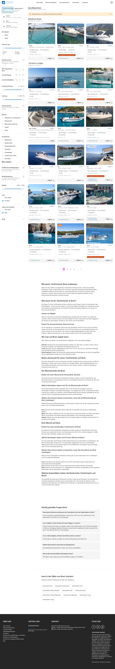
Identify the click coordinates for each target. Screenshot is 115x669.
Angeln (7, 127)
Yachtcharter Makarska (70, 595)
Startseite (30, 9)
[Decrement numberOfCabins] (16, 75)
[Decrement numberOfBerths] (16, 79)
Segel (6, 38)
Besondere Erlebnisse (11, 124)
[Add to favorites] (53, 25)
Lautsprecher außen (10, 155)
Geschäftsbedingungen (9, 631)
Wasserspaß (8, 121)
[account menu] (111, 2)
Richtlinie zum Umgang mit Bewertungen (13, 639)
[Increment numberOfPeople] (23, 69)
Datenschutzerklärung (8, 627)
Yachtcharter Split (67, 590)
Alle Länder (8, 197)
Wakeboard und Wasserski (12, 118)
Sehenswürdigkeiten (51, 2)
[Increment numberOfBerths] (23, 79)
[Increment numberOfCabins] (23, 75)
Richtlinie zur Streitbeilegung (10, 637)
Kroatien (41, 9)
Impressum (6, 633)
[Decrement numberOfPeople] (16, 69)
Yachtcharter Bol (47, 586)
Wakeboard (8, 140)
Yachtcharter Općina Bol (62, 586)
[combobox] (14, 17)
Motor (6, 35)
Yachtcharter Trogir (85, 595)
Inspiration (85, 2)
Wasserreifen (8, 143)
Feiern (6, 130)
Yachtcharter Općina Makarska (52, 595)
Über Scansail (6, 625)
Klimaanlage (8, 152)
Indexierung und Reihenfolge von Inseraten (14, 635)
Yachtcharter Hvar (77, 586)
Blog (4, 641)
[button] (41, 125)
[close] (110, 14)
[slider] (3, 48)
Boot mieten (39, 2)
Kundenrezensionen (33, 625)
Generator (8, 149)
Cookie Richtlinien (7, 629)
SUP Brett (7, 158)
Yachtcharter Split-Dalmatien (51, 590)
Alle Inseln (8, 209)
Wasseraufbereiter (10, 146)
